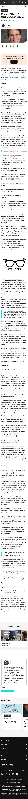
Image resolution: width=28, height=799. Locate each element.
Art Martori (8, 25)
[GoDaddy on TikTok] (9, 774)
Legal (7, 779)
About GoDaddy (5, 740)
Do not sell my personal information (14, 782)
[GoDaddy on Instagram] (6, 774)
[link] (6, 46)
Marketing (8, 715)
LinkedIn (21, 77)
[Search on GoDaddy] (25, 6)
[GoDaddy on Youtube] (17, 774)
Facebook (10, 77)
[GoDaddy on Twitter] (13, 774)
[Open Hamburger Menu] (1, 2)
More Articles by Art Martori (11, 682)
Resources (3, 748)
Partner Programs (5, 752)
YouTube (3, 79)
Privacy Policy (13, 779)
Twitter (16, 77)
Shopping (3, 759)
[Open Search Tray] (13, 2)
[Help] (19, 2)
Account (3, 755)
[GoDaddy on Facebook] (2, 774)
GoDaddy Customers (7, 691)
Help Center (4, 744)
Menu (2, 6)
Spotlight (5, 10)
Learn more (7, 727)
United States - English (7, 770)
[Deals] (16, 2)
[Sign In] (22, 2)
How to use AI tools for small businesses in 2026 (11, 722)
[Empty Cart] (25, 2)
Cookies (20, 779)
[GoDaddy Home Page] (7, 764)
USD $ (23, 770)
